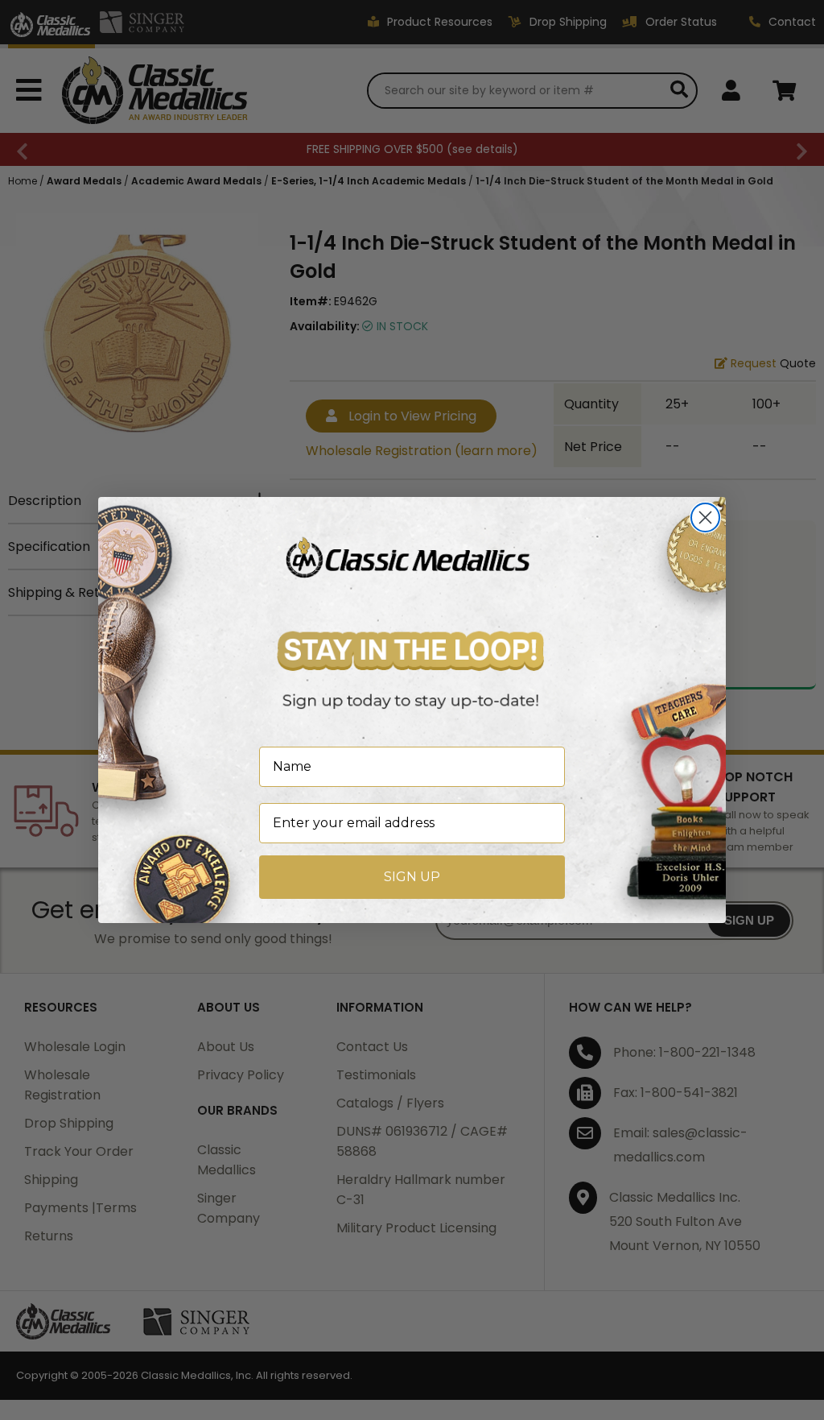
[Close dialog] (705, 517)
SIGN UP (412, 876)
